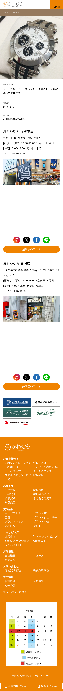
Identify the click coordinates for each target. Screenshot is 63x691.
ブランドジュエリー (45, 517)
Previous (3, 625)
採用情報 (8, 577)
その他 (37, 525)
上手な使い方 (13, 471)
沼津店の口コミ (31, 249)
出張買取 (10, 494)
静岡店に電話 (49, 686)
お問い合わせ (11, 566)
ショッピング (11, 532)
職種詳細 (10, 581)
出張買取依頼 (41, 570)
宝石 (7, 517)
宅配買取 (38, 490)
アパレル (10, 525)
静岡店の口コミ (31, 386)
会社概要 (10, 555)
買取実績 (15, 12)
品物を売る (9, 486)
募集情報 (38, 581)
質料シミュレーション (18, 463)
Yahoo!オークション (17, 540)
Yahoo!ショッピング (45, 536)
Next (59, 625)
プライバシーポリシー (16, 592)
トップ (5, 12)
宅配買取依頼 (13, 570)
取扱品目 (38, 475)
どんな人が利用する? (45, 467)
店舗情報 (8, 551)
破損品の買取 (41, 494)
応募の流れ (11, 585)
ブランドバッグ (14, 521)
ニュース (38, 555)
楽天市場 (10, 536)
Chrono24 (39, 540)
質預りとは (40, 463)
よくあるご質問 (42, 471)
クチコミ (10, 559)
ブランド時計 (41, 513)
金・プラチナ (13, 513)
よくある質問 (13, 544)
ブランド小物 (41, 521)
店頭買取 (10, 490)
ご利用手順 (11, 467)
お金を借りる (11, 458)
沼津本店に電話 (17, 686)
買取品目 (8, 509)
